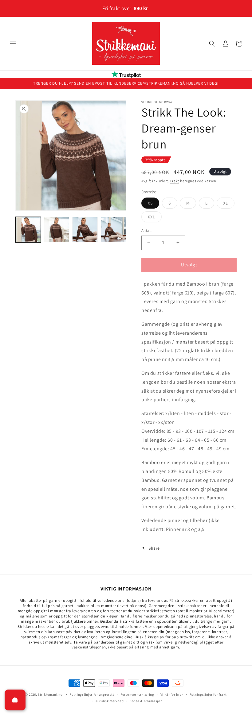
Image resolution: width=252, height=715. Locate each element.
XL (228, 204)
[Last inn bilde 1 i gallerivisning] (28, 229)
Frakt (174, 181)
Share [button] (154, 548)
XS (153, 204)
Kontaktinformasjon (146, 701)
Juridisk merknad (110, 701)
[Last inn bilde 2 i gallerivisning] (56, 229)
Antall (146, 230)
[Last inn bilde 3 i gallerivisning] (85, 229)
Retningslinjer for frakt (208, 694)
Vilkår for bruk (172, 694)
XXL (155, 218)
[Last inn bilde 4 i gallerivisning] (113, 229)
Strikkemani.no (50, 694)
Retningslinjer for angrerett (91, 694)
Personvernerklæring (137, 694)
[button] (13, 43)
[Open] (15, 700)
